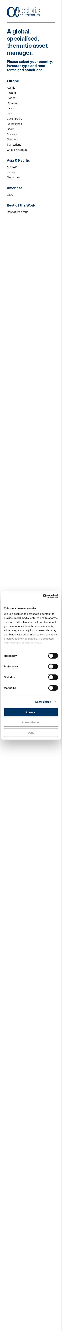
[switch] (49, 665)
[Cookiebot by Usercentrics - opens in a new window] (43, 596)
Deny (31, 732)
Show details (43, 701)
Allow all (31, 712)
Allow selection (31, 722)
